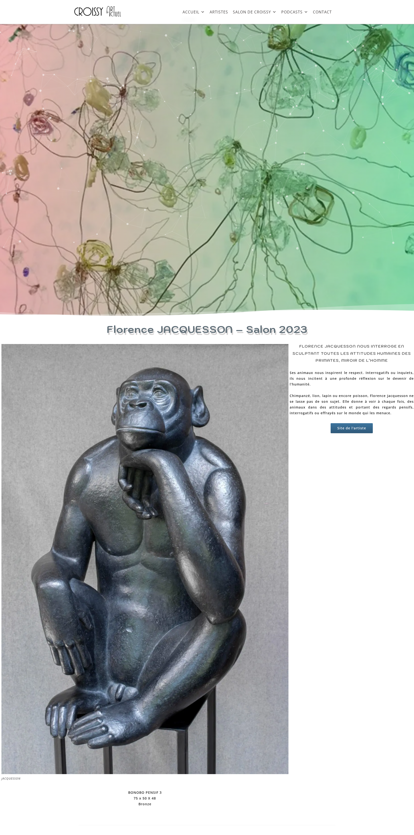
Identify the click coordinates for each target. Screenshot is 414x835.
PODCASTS (292, 11)
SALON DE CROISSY (252, 11)
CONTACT (322, 11)
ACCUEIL (191, 11)
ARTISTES (219, 11)
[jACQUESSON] (144, 773)
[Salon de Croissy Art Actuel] (101, 21)
